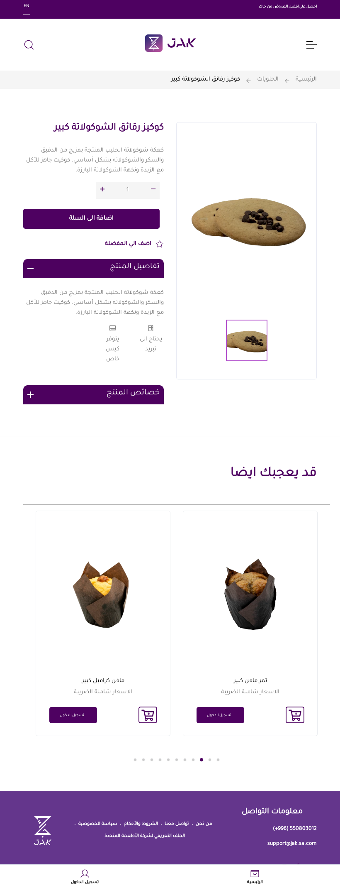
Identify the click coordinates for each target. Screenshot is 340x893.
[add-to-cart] (295, 715)
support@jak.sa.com (292, 844)
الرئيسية (306, 79)
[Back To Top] (22, 861)
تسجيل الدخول (219, 716)
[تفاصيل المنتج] (216, 553)
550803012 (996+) (295, 829)
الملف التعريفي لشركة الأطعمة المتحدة (144, 836)
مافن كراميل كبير (103, 681)
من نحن (204, 824)
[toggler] (311, 45)
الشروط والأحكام (141, 824)
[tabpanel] (250, 623)
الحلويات (268, 79)
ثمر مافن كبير (250, 681)
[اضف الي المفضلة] (216, 577)
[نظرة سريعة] (216, 601)
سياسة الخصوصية (97, 824)
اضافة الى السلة (91, 218)
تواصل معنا (177, 824)
